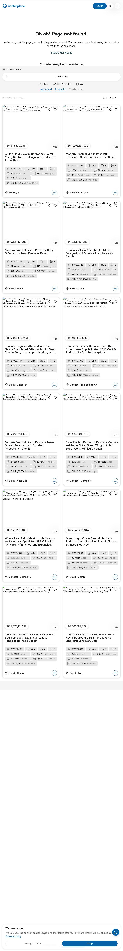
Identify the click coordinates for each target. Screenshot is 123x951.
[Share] (49, 109)
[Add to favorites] (55, 109)
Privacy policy (13, 936)
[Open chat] (115, 932)
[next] (55, 127)
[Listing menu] (54, 192)
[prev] (6, 127)
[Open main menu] (111, 6)
